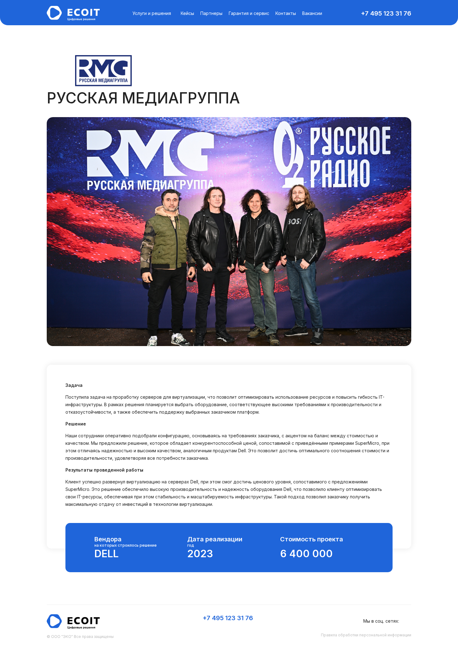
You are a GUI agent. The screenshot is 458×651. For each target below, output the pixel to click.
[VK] (407, 621)
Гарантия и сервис (249, 13)
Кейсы (187, 13)
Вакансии (312, 13)
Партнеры (211, 13)
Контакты (285, 13)
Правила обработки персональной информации (366, 635)
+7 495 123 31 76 (386, 13)
